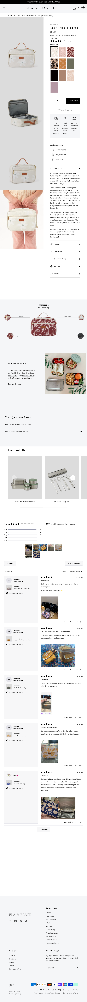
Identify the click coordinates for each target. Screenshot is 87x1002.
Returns (56, 274)
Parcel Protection (52, 933)
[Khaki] (70, 64)
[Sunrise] (70, 75)
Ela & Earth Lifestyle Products (24, 15)
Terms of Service (51, 940)
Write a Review (76, 564)
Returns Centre (51, 919)
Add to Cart (73, 101)
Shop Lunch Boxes (14, 384)
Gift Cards (12, 959)
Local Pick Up (50, 929)
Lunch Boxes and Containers (25, 501)
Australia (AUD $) (11, 985)
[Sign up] (77, 968)
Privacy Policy (51, 936)
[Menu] (3, 8)
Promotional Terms (52, 943)
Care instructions (59, 259)
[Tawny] (62, 75)
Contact (48, 912)
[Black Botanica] (54, 64)
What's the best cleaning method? (17, 431)
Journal (11, 962)
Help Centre (50, 916)
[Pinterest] (21, 921)
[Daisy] (54, 52)
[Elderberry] (54, 87)
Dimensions (57, 251)
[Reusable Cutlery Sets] (62, 477)
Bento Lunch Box (28, 375)
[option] (43, 321)
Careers (11, 966)
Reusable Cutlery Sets (61, 501)
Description (57, 168)
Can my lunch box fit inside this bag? (18, 424)
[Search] (74, 8)
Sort (64, 572)
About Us (12, 955)
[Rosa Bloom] (62, 52)
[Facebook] (10, 921)
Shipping (56, 266)
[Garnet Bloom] (70, 52)
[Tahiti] (62, 64)
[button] (60, 40)
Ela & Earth (54, 24)
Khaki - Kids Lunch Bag (19, 688)
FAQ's (48, 923)
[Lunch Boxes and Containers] (25, 477)
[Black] (54, 75)
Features (56, 244)
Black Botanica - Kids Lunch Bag (22, 588)
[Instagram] (15, 921)
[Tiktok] (26, 921)
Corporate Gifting (15, 969)
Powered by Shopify (15, 994)
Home (10, 15)
